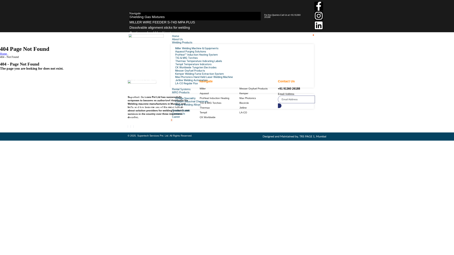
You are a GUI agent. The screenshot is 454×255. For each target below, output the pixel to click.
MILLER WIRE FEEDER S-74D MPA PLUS (162, 22)
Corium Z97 (138, 123)
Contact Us (178, 113)
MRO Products (181, 92)
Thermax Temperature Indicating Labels (198, 61)
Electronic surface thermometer (153, 81)
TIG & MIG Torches (186, 58)
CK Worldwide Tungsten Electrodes (196, 67)
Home (175, 36)
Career (176, 116)
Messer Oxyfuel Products (190, 70)
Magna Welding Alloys (188, 104)
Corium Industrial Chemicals (191, 101)
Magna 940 (138, 96)
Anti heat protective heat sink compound (160, 65)
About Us (177, 39)
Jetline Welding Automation (191, 80)
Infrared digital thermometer (150, 70)
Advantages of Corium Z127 (150, 102)
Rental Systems (181, 89)
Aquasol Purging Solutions (190, 51)
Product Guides (181, 110)
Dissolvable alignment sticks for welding (159, 27)
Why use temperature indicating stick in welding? (166, 91)
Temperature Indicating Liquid (152, 86)
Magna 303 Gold (142, 118)
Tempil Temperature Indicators (193, 64)
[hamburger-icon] (313, 35)
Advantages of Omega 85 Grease (155, 107)
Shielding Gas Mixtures (147, 17)
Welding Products (182, 42)
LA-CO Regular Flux (186, 83)
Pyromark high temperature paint (154, 75)
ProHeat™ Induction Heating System (196, 54)
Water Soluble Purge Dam (149, 59)
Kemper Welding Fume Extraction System (199, 73)
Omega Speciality (185, 98)
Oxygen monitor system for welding (156, 54)
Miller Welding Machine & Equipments (196, 48)
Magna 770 (138, 112)
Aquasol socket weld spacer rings (155, 49)
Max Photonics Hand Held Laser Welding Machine (204, 77)
